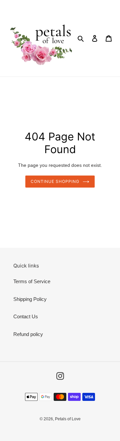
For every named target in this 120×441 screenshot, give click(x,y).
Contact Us (25, 316)
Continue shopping (55, 181)
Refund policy (28, 334)
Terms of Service (31, 281)
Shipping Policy (30, 299)
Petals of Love (68, 419)
